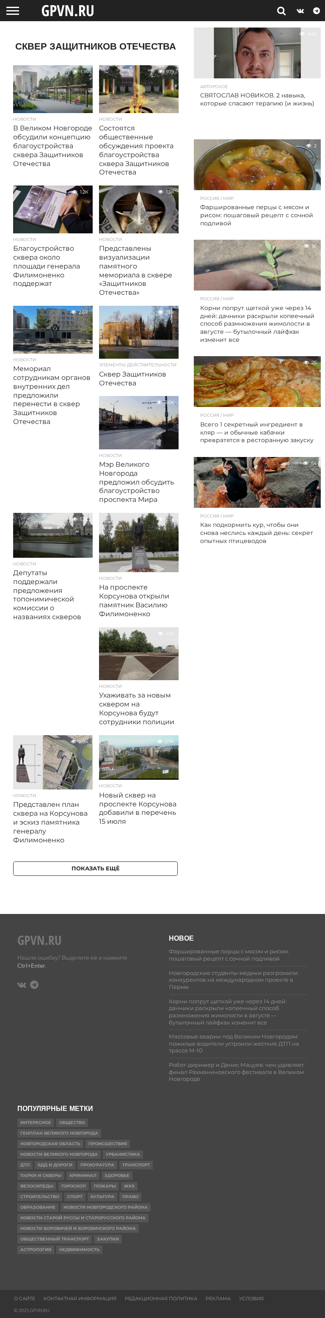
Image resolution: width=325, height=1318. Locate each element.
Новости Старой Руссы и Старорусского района (83, 1218)
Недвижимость (79, 1249)
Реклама (218, 1298)
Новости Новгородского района (105, 1207)
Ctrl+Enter (31, 965)
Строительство (39, 1196)
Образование (37, 1207)
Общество (72, 1122)
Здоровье (117, 1175)
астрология (35, 1249)
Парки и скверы (40, 1175)
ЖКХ (129, 1186)
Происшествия (107, 1143)
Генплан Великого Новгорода (59, 1133)
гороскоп (73, 1186)
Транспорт (136, 1165)
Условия (251, 1298)
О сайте (24, 1298)
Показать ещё (96, 868)
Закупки (108, 1239)
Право (130, 1196)
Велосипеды (36, 1186)
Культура (102, 1196)
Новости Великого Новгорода (59, 1154)
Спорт (75, 1196)
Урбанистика (123, 1154)
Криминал (82, 1175)
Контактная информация (80, 1298)
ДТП (25, 1165)
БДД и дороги (55, 1165)
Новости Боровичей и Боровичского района (78, 1228)
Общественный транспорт (54, 1239)
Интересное (35, 1122)
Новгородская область (50, 1143)
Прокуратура (97, 1165)
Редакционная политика (161, 1298)
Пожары (105, 1186)
